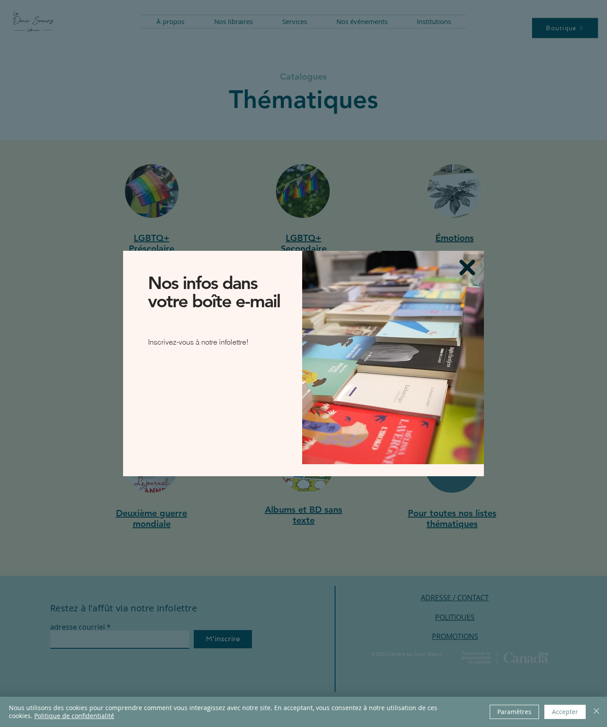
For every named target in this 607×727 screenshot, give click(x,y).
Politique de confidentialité (74, 715)
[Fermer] (596, 712)
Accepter (565, 711)
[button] (467, 267)
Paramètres (514, 711)
